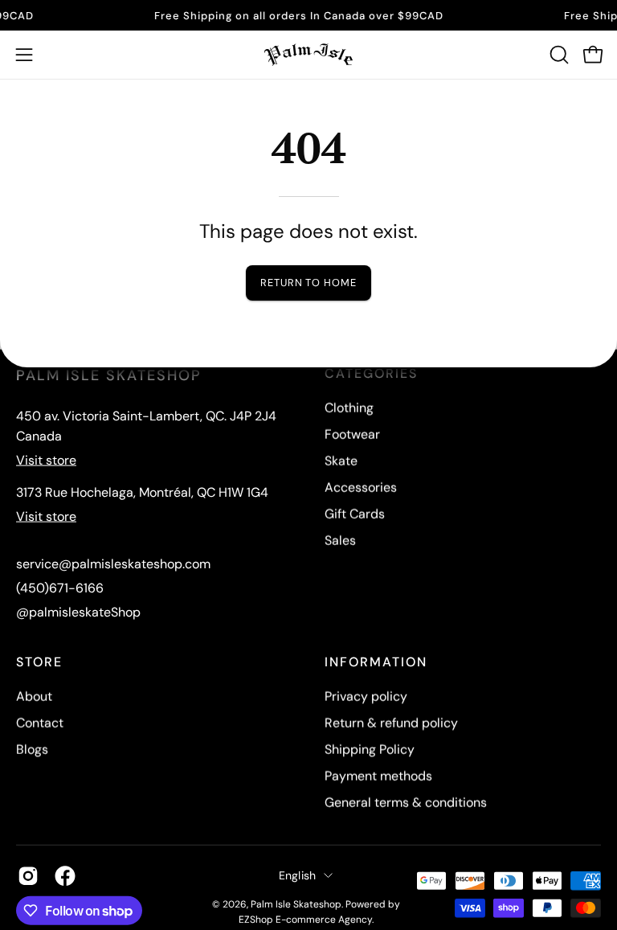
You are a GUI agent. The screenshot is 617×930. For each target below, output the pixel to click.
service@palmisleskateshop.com (113, 563)
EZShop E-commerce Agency (305, 919)
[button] (557, 54)
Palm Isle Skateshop (296, 904)
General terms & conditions (406, 802)
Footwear (352, 434)
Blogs (32, 749)
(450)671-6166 (60, 588)
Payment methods (378, 776)
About (34, 696)
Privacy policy (366, 696)
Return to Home (308, 282)
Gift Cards (355, 514)
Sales (340, 540)
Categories (371, 374)
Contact (39, 723)
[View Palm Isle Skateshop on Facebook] (65, 875)
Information (376, 662)
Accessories (361, 487)
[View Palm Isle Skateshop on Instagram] (28, 875)
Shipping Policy (370, 749)
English (298, 875)
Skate (341, 461)
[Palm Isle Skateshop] (308, 54)
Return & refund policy (391, 723)
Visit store (46, 460)
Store (39, 662)
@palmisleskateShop (78, 612)
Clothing (349, 407)
